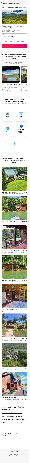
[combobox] (14, 36)
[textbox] (8, 41)
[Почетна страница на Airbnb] (3, 7)
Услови (18, 456)
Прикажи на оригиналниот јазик (11, 3)
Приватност (12, 456)
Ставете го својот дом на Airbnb (17, 7)
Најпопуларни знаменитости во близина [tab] (12, 412)
